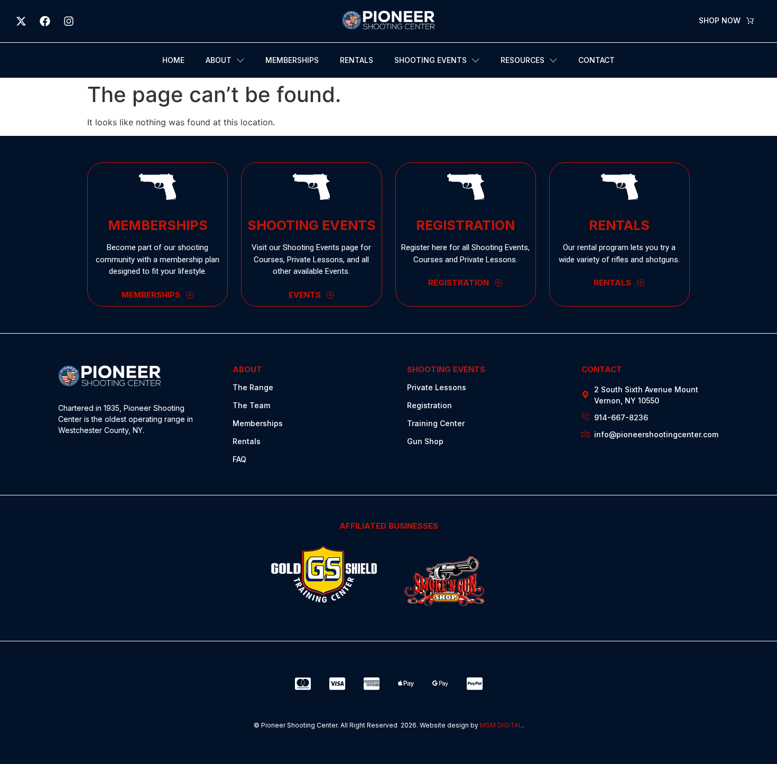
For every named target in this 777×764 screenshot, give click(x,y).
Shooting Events (430, 60)
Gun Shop (425, 441)
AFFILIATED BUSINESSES (388, 526)
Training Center (436, 423)
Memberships (292, 60)
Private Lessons (436, 387)
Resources (522, 60)
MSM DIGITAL (501, 725)
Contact (596, 60)
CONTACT (601, 369)
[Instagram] (68, 21)
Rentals (356, 60)
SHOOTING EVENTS (446, 369)
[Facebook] (45, 21)
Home (173, 60)
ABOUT (247, 369)
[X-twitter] (21, 21)
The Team (251, 405)
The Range (253, 387)
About (219, 60)
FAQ (239, 459)
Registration (429, 405)
